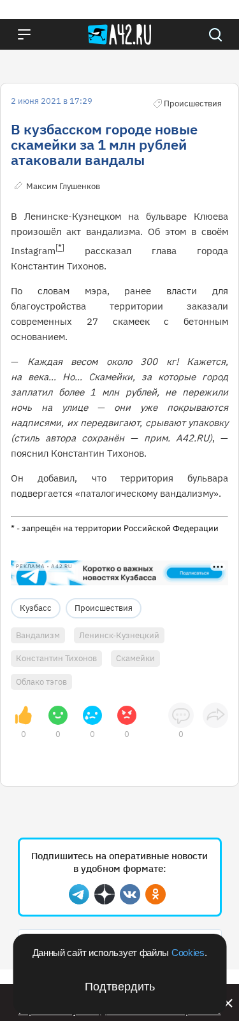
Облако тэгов (41, 681)
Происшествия (104, 608)
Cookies (188, 952)
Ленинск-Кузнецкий (119, 635)
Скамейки (135, 658)
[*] (59, 247)
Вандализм (38, 635)
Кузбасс (36, 608)
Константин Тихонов (56, 658)
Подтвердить (120, 986)
